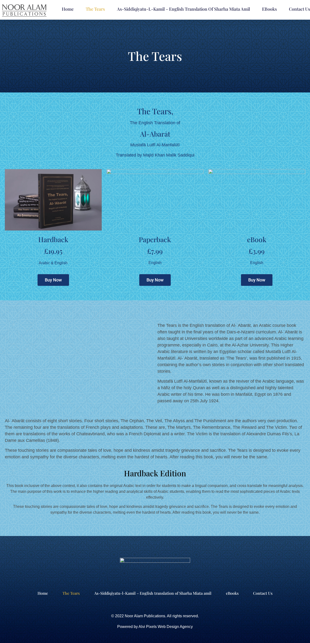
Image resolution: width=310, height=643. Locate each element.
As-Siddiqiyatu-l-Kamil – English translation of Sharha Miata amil (183, 9)
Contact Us (299, 9)
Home (68, 9)
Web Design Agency (175, 627)
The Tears (95, 9)
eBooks (269, 9)
